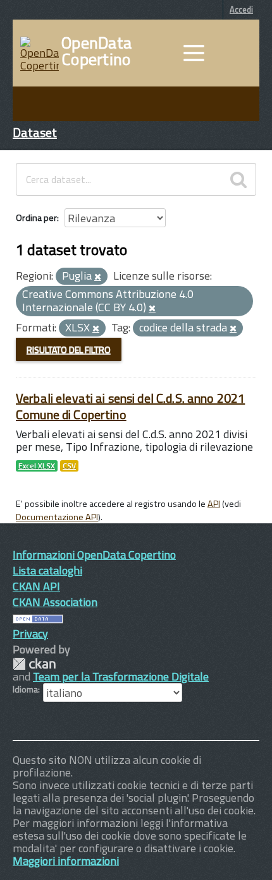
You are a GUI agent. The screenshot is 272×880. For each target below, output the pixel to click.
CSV (69, 466)
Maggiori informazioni (66, 860)
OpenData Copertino (96, 51)
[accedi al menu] (193, 53)
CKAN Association (55, 601)
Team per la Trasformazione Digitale (121, 676)
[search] (238, 179)
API (213, 504)
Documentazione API (57, 517)
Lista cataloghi (47, 570)
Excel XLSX (36, 466)
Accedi (241, 9)
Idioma (25, 689)
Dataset (35, 132)
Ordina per (36, 217)
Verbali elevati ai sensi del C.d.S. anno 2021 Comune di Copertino (130, 406)
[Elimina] (97, 277)
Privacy (30, 633)
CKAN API (36, 586)
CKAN (34, 663)
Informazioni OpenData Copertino (94, 554)
